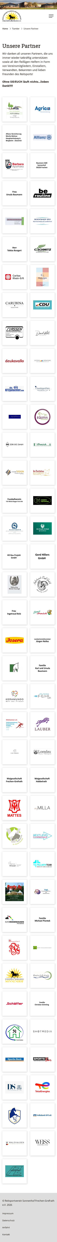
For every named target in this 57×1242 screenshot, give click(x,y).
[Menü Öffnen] (51, 16)
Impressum (7, 1213)
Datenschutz (8, 1220)
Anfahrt (6, 1227)
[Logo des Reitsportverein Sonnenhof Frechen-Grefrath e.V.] (11, 16)
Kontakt (6, 1234)
